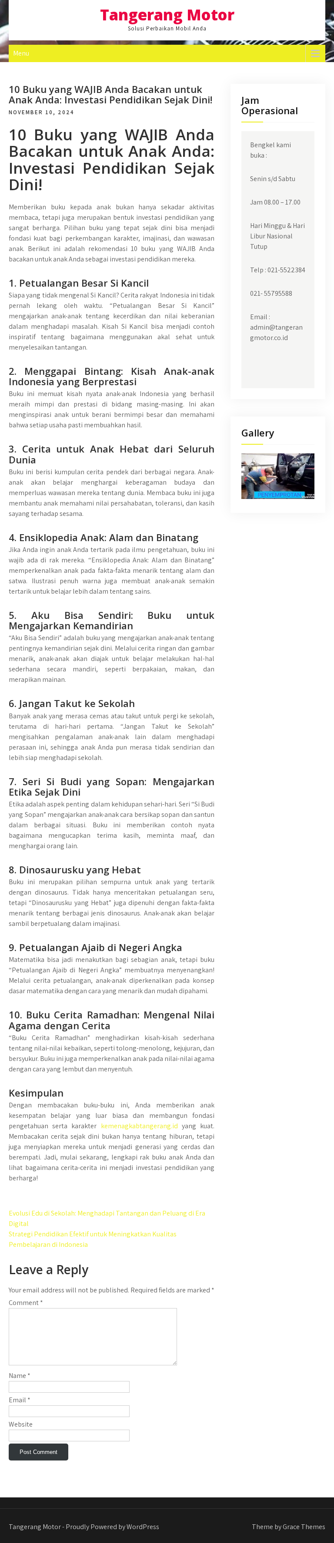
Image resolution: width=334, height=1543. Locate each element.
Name (19, 1375)
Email (19, 1399)
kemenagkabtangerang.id (139, 1125)
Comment (26, 1302)
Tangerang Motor (167, 14)
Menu (21, 53)
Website (21, 1424)
